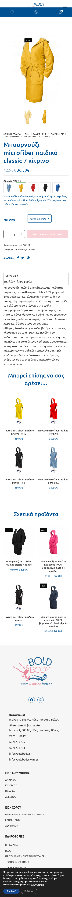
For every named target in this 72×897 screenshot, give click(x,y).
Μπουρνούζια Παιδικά (25, 249)
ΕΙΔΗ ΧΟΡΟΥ (13, 807)
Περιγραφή (11, 275)
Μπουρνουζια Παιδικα (36, 136)
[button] (19, 422)
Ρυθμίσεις (29, 891)
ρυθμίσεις (38, 884)
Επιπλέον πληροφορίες (18, 281)
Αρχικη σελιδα (12, 134)
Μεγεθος (9, 219)
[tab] (36, 275)
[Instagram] (40, 700)
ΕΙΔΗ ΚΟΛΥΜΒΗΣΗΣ (36, 134)
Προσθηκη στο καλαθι (47, 234)
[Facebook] (31, 700)
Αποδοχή (11, 891)
